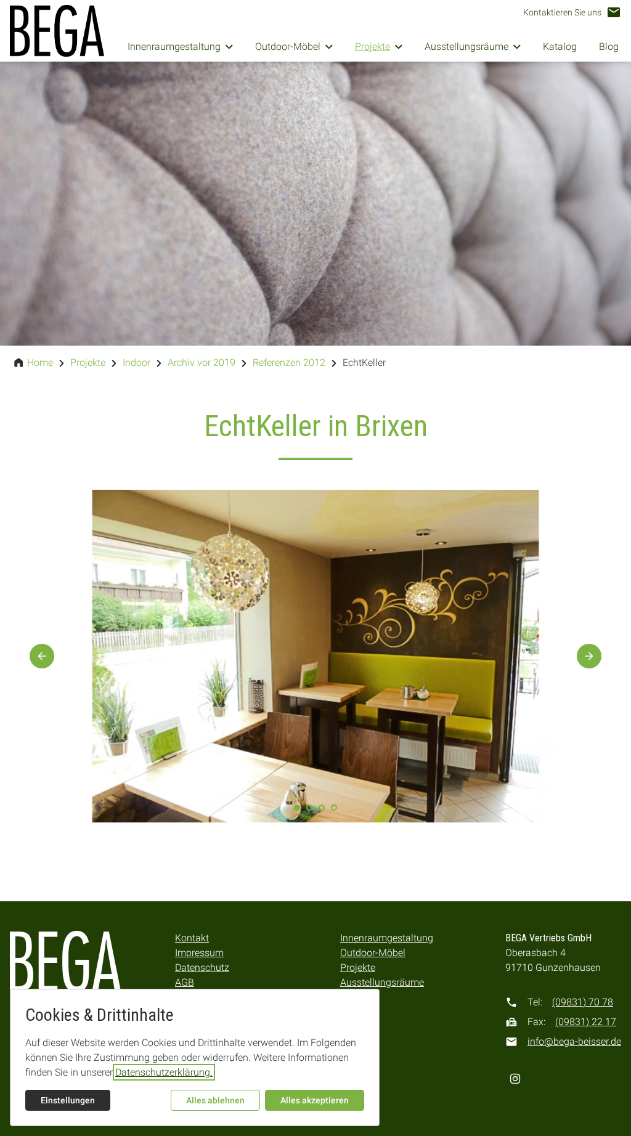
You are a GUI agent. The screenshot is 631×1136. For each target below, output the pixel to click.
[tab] (309, 808)
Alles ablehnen (215, 1100)
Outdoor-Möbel (372, 953)
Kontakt (192, 938)
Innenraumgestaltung (386, 938)
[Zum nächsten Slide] (589, 656)
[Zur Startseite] (57, 31)
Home (40, 362)
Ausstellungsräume (382, 982)
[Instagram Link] (515, 1079)
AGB (184, 982)
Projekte (87, 362)
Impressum (199, 953)
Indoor (136, 362)
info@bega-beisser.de (574, 1041)
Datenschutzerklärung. (164, 1072)
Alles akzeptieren (314, 1100)
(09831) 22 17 (585, 1022)
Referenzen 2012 (289, 362)
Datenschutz (202, 967)
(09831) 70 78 (582, 1002)
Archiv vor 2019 (201, 362)
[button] (572, 12)
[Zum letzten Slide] (42, 656)
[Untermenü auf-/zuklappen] (229, 47)
